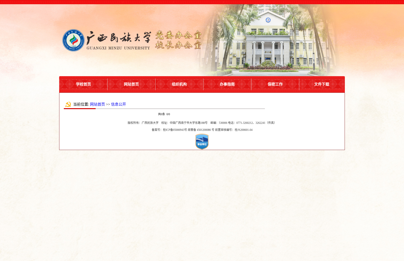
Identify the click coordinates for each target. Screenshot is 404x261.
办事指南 (227, 84)
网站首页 (131, 84)
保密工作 (275, 84)
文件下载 (321, 84)
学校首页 (83, 84)
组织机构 (179, 84)
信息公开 (118, 104)
